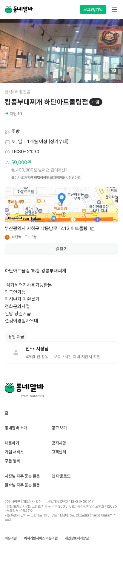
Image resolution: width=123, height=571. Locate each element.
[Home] (19, 9)
